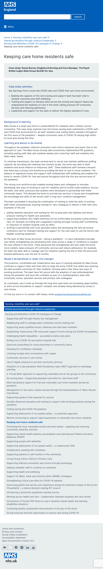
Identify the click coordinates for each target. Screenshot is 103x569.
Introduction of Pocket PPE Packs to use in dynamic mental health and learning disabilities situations (47, 502)
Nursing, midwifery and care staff (30, 37)
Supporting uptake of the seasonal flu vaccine (30, 397)
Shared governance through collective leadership (29, 40)
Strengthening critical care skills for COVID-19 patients (34, 480)
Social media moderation (14, 534)
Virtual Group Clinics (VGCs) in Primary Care (29, 458)
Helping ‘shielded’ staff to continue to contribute (31, 467)
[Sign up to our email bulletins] (4, 549)
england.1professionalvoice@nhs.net (72, 294)
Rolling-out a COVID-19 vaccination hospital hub (31, 340)
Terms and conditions (13, 528)
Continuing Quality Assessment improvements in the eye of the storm (42, 508)
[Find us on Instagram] (21, 549)
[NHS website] (10, 561)
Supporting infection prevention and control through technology (39, 463)
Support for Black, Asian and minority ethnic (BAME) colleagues (39, 476)
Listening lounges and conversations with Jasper (31, 353)
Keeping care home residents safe (25, 422)
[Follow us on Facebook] (16, 549)
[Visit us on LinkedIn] (27, 549)
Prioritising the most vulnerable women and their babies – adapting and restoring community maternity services (48, 428)
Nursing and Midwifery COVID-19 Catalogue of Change (32, 43)
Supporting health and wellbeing (23, 472)
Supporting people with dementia (24, 441)
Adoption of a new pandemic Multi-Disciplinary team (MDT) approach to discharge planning (49, 368)
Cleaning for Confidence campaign (24, 349)
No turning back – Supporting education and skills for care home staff (42, 378)
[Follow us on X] (10, 549)
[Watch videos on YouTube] (33, 549)
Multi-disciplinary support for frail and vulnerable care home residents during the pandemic (48, 384)
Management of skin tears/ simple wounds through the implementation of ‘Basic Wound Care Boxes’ (51, 391)
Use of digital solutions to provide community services (34, 362)
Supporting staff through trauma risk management (32, 318)
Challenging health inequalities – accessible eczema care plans (38, 336)
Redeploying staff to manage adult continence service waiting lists (40, 322)
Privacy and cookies (12, 531)
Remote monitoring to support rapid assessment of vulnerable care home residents (49, 417)
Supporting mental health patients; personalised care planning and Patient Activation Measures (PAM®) (50, 435)
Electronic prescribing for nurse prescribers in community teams (39, 344)
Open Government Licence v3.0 (18, 540)
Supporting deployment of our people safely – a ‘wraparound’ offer (41, 445)
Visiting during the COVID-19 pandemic (26, 409)
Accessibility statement (14, 537)
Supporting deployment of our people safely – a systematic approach (42, 413)
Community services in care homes (24, 357)
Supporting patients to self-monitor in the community (34, 454)
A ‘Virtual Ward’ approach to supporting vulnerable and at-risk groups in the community (51, 374)
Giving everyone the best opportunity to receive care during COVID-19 (43, 512)
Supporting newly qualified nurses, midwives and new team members (42, 327)
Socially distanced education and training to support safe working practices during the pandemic (51, 403)
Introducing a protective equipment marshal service (33, 492)
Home (7, 37)
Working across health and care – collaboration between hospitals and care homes (49, 496)
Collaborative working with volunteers (26, 450)
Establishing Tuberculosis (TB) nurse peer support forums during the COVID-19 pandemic (52, 331)
